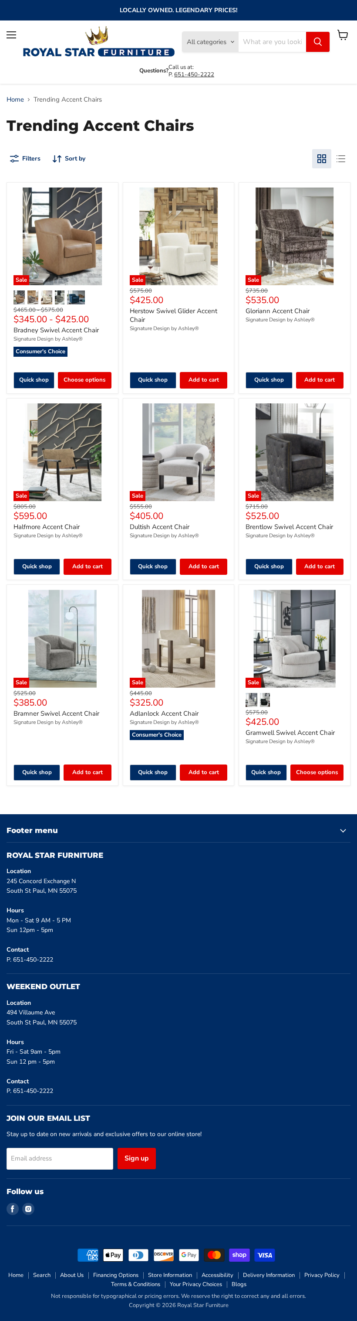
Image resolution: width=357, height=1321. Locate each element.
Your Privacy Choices (196, 1284)
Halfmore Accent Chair (46, 526)
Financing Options (115, 1275)
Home (15, 99)
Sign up (137, 1158)
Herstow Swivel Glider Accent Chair (173, 315)
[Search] (318, 42)
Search (42, 1275)
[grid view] (321, 158)
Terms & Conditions (135, 1284)
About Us (72, 1275)
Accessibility (217, 1275)
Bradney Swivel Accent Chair (56, 330)
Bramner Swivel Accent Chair (56, 713)
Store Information (170, 1275)
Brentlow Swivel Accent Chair (289, 526)
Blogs (239, 1284)
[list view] (340, 158)
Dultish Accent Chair (159, 526)
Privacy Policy (322, 1275)
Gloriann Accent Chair (278, 311)
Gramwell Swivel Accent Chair (290, 732)
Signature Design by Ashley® (48, 338)
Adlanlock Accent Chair (164, 713)
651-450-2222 (194, 75)
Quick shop (34, 380)
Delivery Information (269, 1275)
